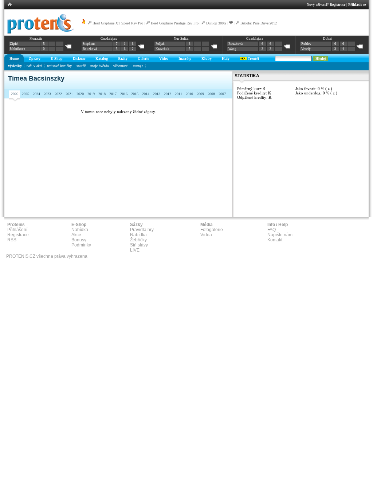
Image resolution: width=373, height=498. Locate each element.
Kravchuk (162, 49)
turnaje (138, 66)
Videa (206, 234)
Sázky (122, 59)
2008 (211, 94)
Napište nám (279, 234)
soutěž (81, 66)
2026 (14, 94)
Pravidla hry (142, 229)
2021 (69, 94)
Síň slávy (139, 245)
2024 (36, 94)
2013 (156, 94)
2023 (47, 94)
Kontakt (274, 239)
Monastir (36, 38)
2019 (91, 94)
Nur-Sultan (181, 38)
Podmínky (81, 245)
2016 (123, 94)
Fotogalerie (211, 229)
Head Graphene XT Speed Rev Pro (118, 23)
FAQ (271, 229)
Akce (76, 234)
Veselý (306, 49)
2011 (178, 94)
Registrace (337, 5)
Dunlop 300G (216, 23)
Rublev (306, 44)
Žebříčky (138, 239)
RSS (11, 239)
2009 (200, 94)
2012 (167, 94)
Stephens (89, 44)
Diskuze (79, 59)
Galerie (143, 59)
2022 (58, 94)
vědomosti (121, 66)
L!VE (135, 250)
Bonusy (78, 239)
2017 (113, 94)
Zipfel (14, 44)
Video (163, 59)
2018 (102, 94)
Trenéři (253, 59)
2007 (222, 94)
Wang (232, 49)
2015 (134, 94)
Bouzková (90, 49)
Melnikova (17, 49)
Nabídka (79, 229)
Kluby (206, 59)
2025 (25, 94)
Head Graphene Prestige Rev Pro (175, 23)
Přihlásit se (357, 5)
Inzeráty (184, 59)
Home (14, 59)
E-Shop (57, 59)
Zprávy (34, 59)
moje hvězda (99, 66)
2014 (145, 94)
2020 (80, 94)
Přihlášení (17, 229)
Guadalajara (109, 38)
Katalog (101, 59)
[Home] (39, 32)
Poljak (160, 44)
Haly (225, 59)
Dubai (327, 38)
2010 (189, 94)
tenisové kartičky (59, 66)
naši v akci (34, 66)
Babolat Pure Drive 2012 (258, 23)
